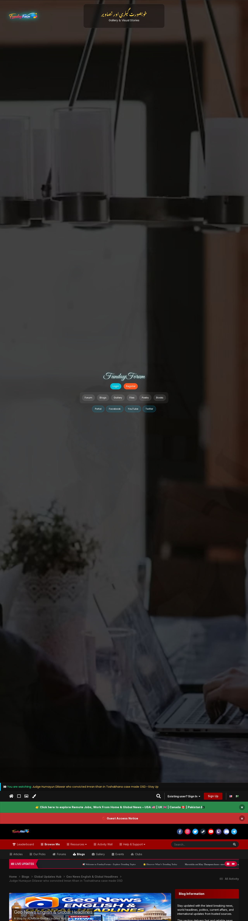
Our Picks (39, 854)
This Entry (219, 844)
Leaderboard (25, 844)
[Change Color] (34, 796)
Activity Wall (105, 844)
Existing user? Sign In (183, 796)
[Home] (11, 796)
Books (159, 397)
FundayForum (124, 376)
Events (119, 854)
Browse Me (52, 844)
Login (116, 386)
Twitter (149, 408)
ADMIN (31, 918)
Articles (18, 854)
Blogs (103, 397)
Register (130, 386)
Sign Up (213, 796)
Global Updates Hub (53, 918)
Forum (88, 397)
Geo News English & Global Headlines (53, 912)
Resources (77, 844)
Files (131, 397)
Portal (98, 408)
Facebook (115, 408)
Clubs (138, 854)
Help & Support (133, 844)
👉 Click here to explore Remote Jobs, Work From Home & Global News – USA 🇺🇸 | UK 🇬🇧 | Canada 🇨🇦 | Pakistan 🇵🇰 (120, 807)
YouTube (133, 408)
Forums (61, 854)
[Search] (234, 844)
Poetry (145, 397)
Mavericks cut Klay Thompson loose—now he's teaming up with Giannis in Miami (176, 864)
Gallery (118, 397)
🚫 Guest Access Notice (120, 818)
